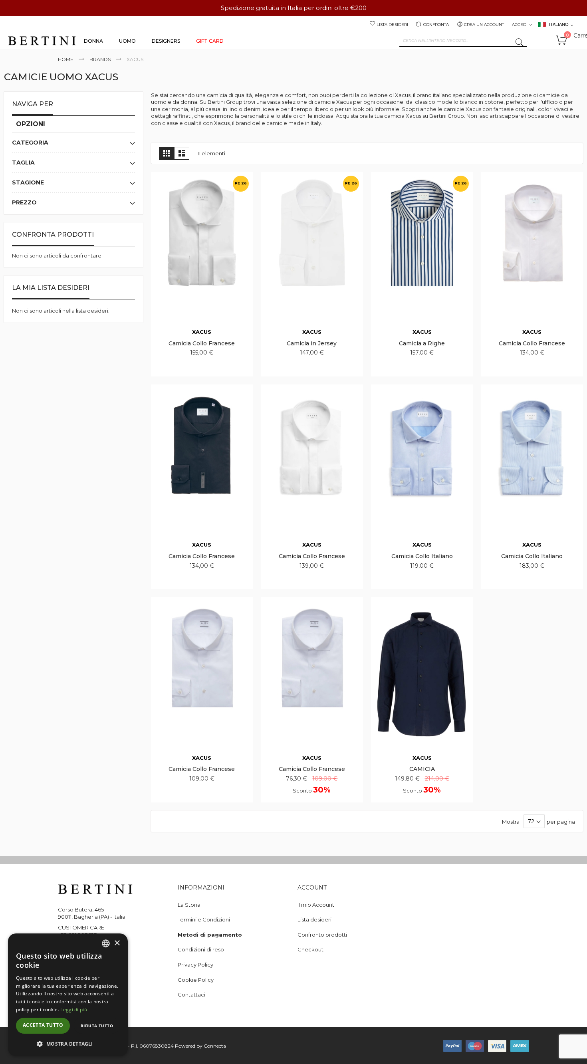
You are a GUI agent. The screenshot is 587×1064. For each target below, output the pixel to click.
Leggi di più (73, 1009)
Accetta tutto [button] (43, 1025)
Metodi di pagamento (210, 934)
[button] (68, 1043)
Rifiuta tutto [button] (97, 1025)
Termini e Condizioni (204, 919)
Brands (100, 59)
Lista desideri (392, 24)
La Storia (189, 905)
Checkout (310, 949)
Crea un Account (484, 24)
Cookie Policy (196, 980)
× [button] (117, 943)
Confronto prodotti (322, 934)
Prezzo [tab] (24, 202)
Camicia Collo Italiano (422, 556)
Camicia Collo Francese (202, 343)
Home (65, 59)
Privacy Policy (195, 964)
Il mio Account (315, 905)
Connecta (215, 1046)
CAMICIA (422, 769)
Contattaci (191, 994)
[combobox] (463, 41)
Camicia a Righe (422, 343)
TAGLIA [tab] (23, 162)
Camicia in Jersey (312, 343)
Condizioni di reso (201, 949)
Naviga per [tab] (32, 104)
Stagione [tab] (28, 182)
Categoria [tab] (30, 142)
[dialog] (68, 994)
